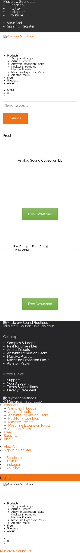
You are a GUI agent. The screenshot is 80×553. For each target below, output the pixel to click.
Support (13, 380)
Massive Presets (21, 69)
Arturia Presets (20, 61)
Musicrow (14, 402)
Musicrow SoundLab (16, 551)
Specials (10, 436)
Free (7, 432)
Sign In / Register (20, 26)
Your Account (18, 383)
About (9, 439)
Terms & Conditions (22, 387)
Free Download (40, 214)
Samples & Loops (22, 58)
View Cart (14, 23)
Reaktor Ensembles (23, 66)
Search (15, 118)
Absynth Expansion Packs (27, 63)
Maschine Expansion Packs (28, 72)
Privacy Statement (21, 390)
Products (11, 405)
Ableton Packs (20, 75)
